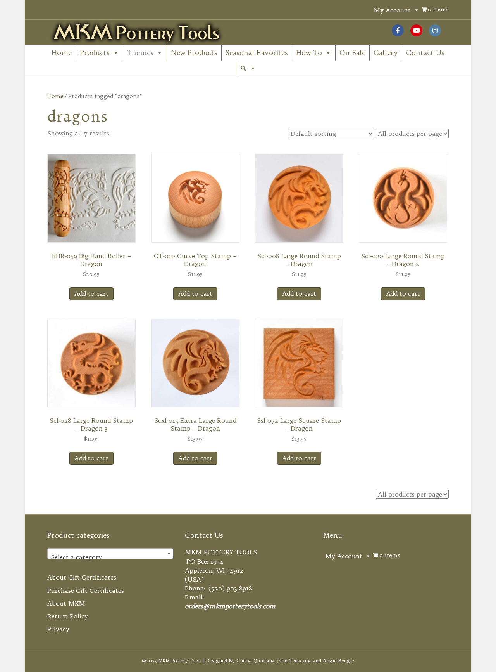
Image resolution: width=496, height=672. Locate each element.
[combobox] (110, 553)
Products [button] (95, 52)
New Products (194, 52)
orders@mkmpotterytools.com (230, 606)
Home (62, 52)
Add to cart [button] (91, 293)
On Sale (352, 52)
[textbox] (110, 557)
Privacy (58, 629)
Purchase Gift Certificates (85, 590)
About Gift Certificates (81, 577)
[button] (248, 68)
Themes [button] (140, 52)
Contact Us (425, 52)
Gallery (386, 52)
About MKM (66, 603)
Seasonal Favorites (257, 52)
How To (309, 52)
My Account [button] (392, 10)
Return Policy (67, 616)
